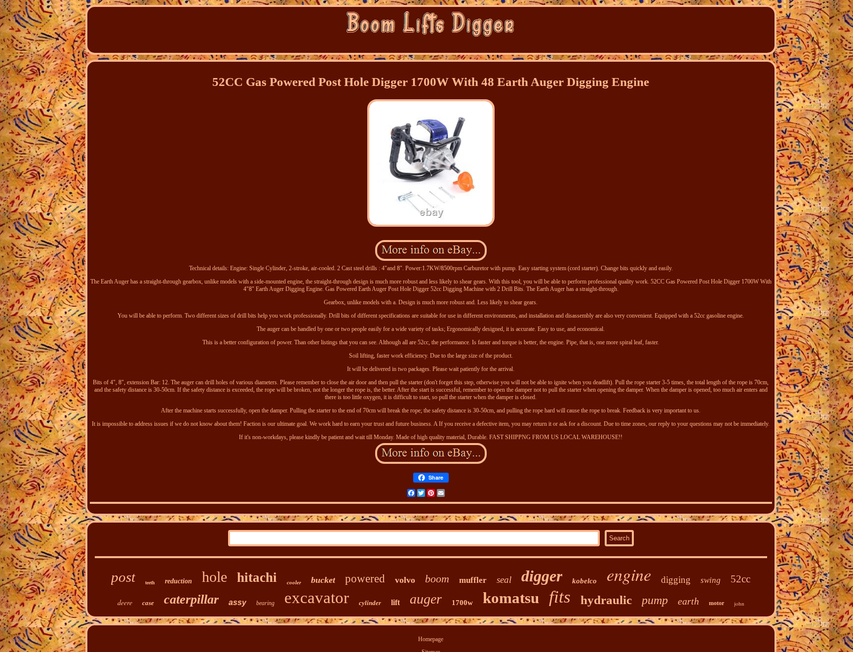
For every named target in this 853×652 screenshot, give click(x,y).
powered (365, 578)
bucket (323, 580)
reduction (178, 581)
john (739, 603)
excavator (316, 598)
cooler (294, 582)
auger (426, 599)
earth (688, 601)
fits (560, 597)
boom (437, 578)
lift (395, 602)
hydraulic (606, 600)
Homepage (430, 639)
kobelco (584, 581)
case (148, 603)
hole (214, 577)
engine (629, 574)
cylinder (370, 603)
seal (504, 579)
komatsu (511, 598)
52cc (740, 579)
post (123, 577)
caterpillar (191, 599)
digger (541, 576)
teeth (150, 582)
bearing (265, 603)
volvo (405, 580)
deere (124, 602)
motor (716, 603)
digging (676, 579)
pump (655, 600)
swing (710, 580)
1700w (462, 603)
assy (237, 602)
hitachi (257, 577)
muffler (473, 580)
